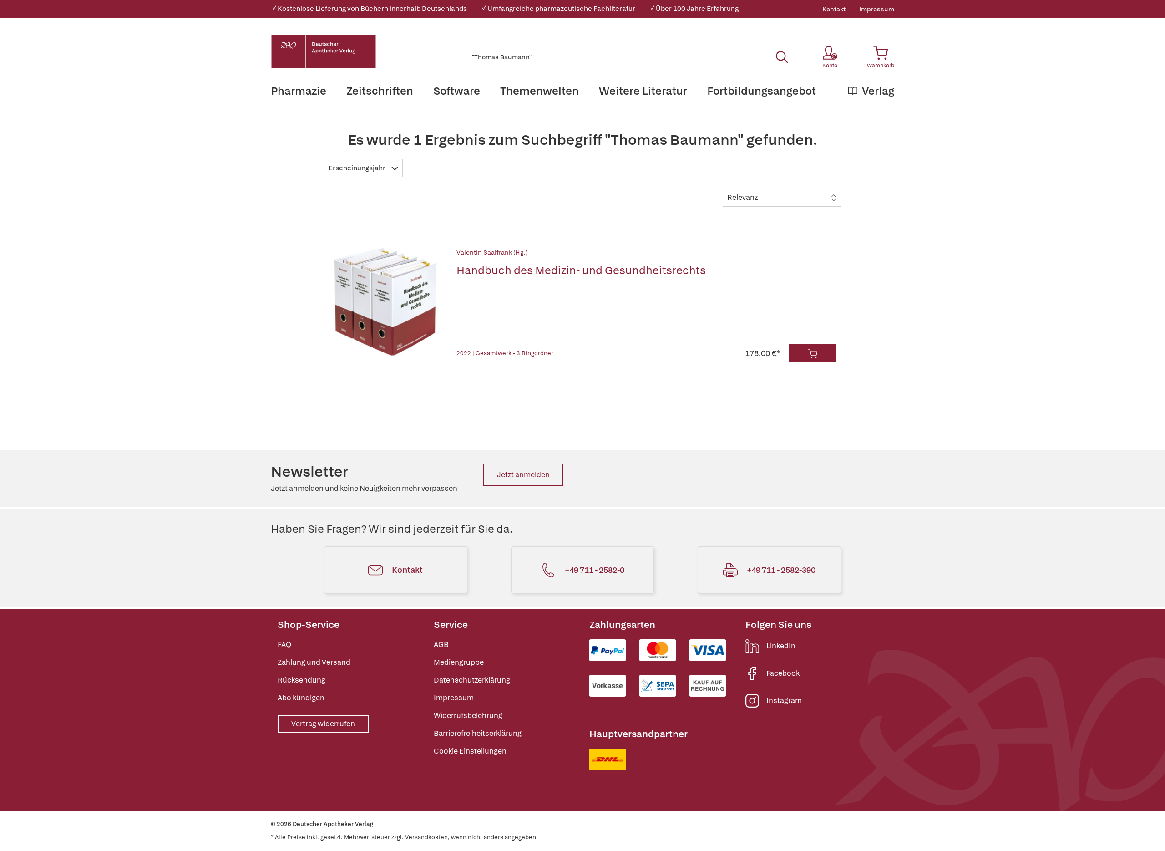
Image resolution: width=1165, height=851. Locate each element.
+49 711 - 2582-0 (594, 570)
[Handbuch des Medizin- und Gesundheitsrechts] (386, 305)
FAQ (284, 644)
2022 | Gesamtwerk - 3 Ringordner (504, 353)
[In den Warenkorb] (812, 353)
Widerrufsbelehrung (468, 715)
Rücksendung (301, 680)
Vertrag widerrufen (323, 724)
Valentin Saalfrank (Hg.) (491, 252)
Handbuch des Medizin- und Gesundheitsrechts (581, 270)
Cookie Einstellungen (470, 751)
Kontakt (834, 9)
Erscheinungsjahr (358, 168)
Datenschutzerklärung (472, 680)
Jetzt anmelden (523, 474)
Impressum (876, 9)
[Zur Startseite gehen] (323, 51)
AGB (441, 644)
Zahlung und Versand (314, 662)
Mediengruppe (459, 662)
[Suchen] (782, 57)
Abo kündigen (301, 698)
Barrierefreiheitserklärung (478, 733)
